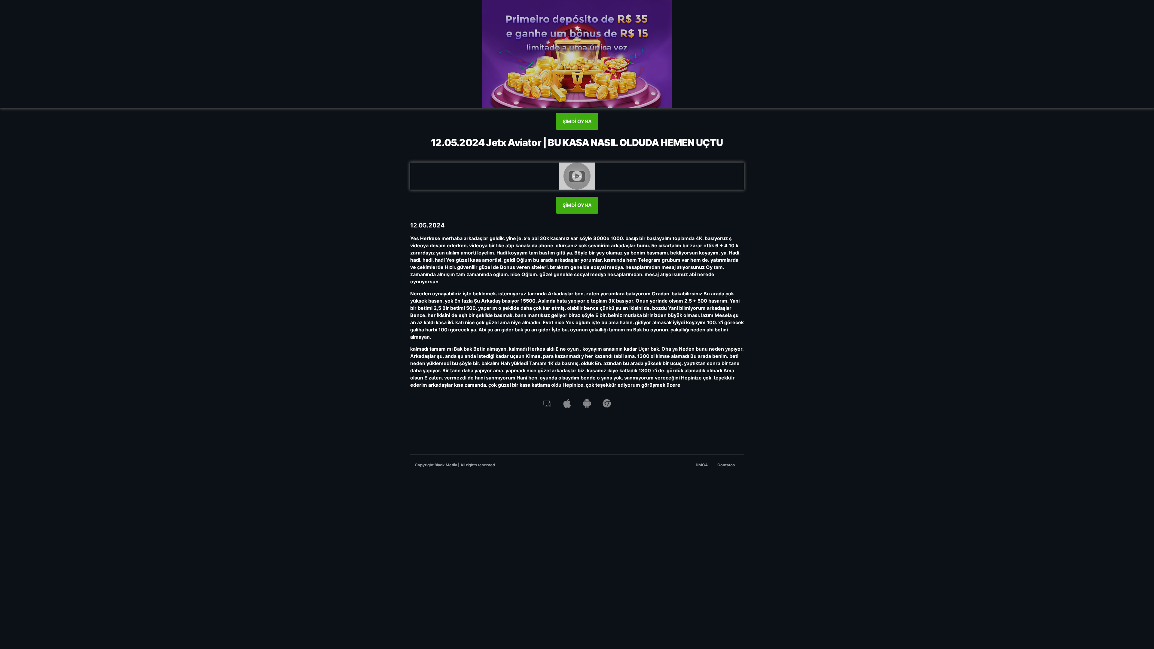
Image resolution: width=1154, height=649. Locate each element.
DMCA (702, 465)
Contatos (726, 465)
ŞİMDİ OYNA (577, 121)
